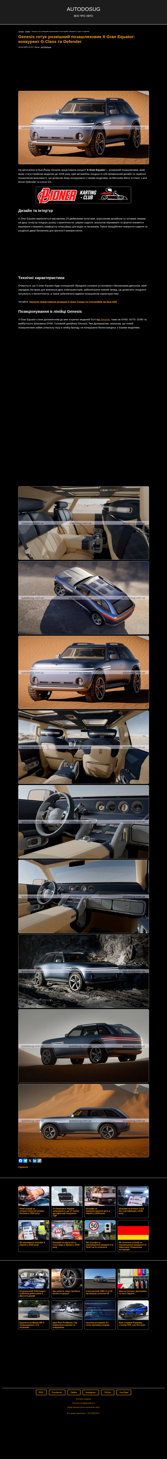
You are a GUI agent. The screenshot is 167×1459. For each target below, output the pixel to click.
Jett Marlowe (46, 47)
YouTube (123, 1392)
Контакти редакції (83, 1399)
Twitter (73, 1392)
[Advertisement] (83, 69)
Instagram (91, 1392)
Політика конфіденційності (83, 1403)
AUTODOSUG (83, 9)
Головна (21, 31)
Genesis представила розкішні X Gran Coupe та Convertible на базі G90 (73, 301)
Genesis (105, 319)
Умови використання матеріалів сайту (83, 1407)
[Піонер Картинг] (83, 202)
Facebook (57, 1392)
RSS (41, 1392)
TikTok (107, 1392)
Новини (27, 31)
